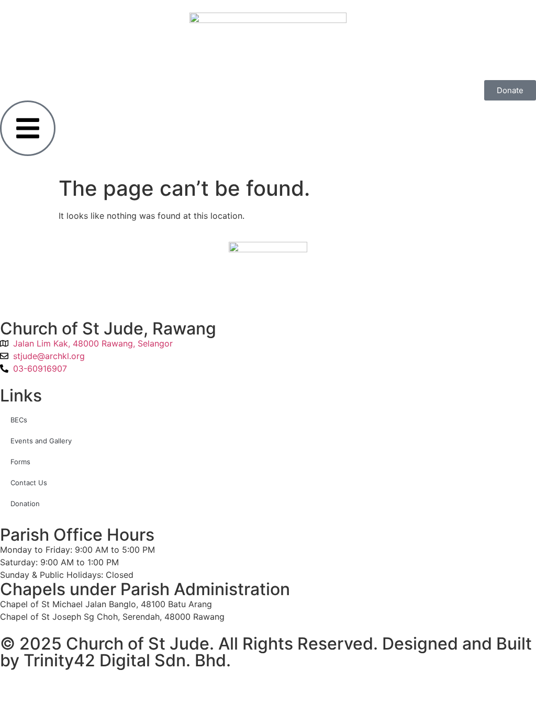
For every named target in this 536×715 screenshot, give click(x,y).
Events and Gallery (41, 441)
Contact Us (28, 482)
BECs (18, 420)
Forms (20, 461)
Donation (25, 503)
